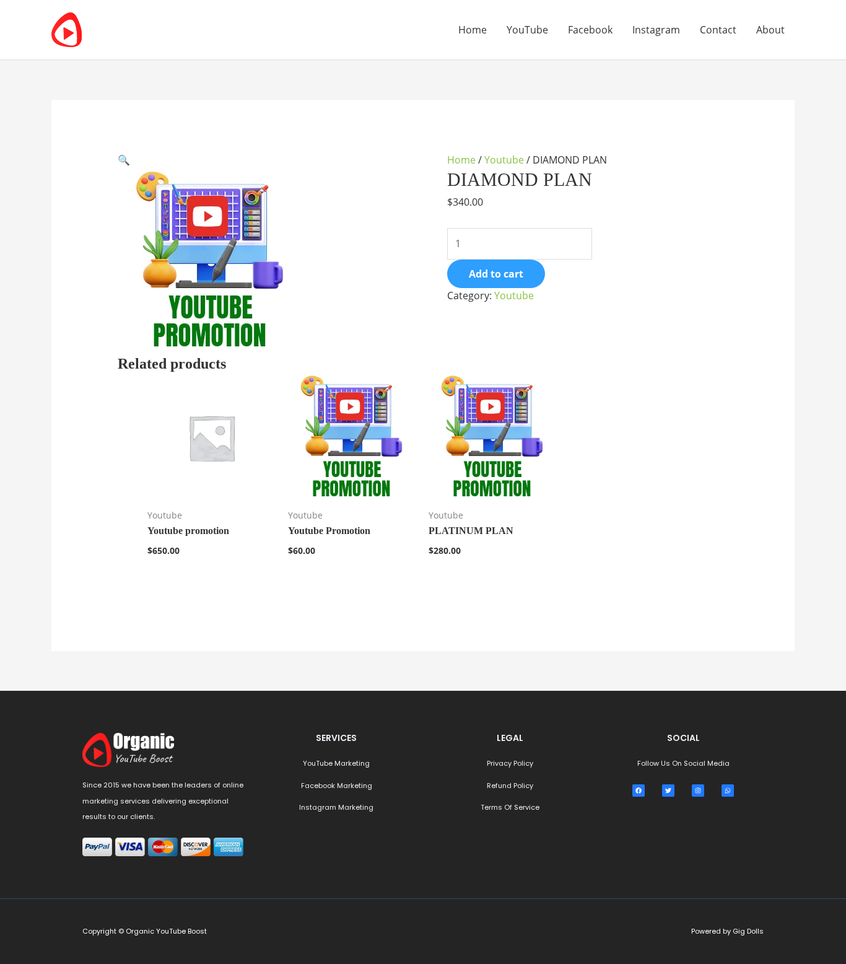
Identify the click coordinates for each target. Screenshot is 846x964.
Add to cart (496, 274)
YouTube (527, 30)
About (770, 30)
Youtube (504, 160)
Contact (718, 30)
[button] (124, 160)
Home (472, 30)
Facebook (590, 30)
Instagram (656, 30)
